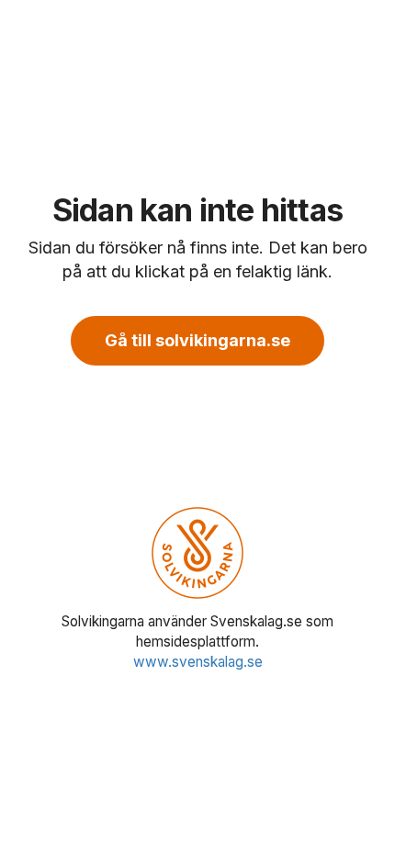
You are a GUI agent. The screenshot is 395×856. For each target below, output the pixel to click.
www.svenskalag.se (198, 661)
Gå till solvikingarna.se (197, 340)
